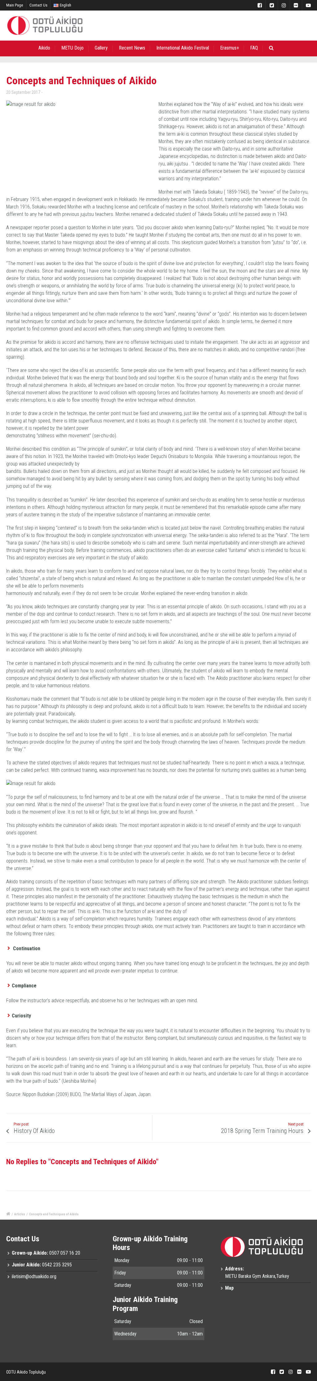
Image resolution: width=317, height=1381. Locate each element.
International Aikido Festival (182, 48)
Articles (19, 1214)
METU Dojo (72, 48)
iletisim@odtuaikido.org (34, 1276)
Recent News (132, 48)
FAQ (254, 48)
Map (229, 1288)
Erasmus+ (229, 48)
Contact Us (38, 5)
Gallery (101, 48)
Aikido (44, 48)
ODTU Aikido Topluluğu (26, 1372)
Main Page (14, 5)
